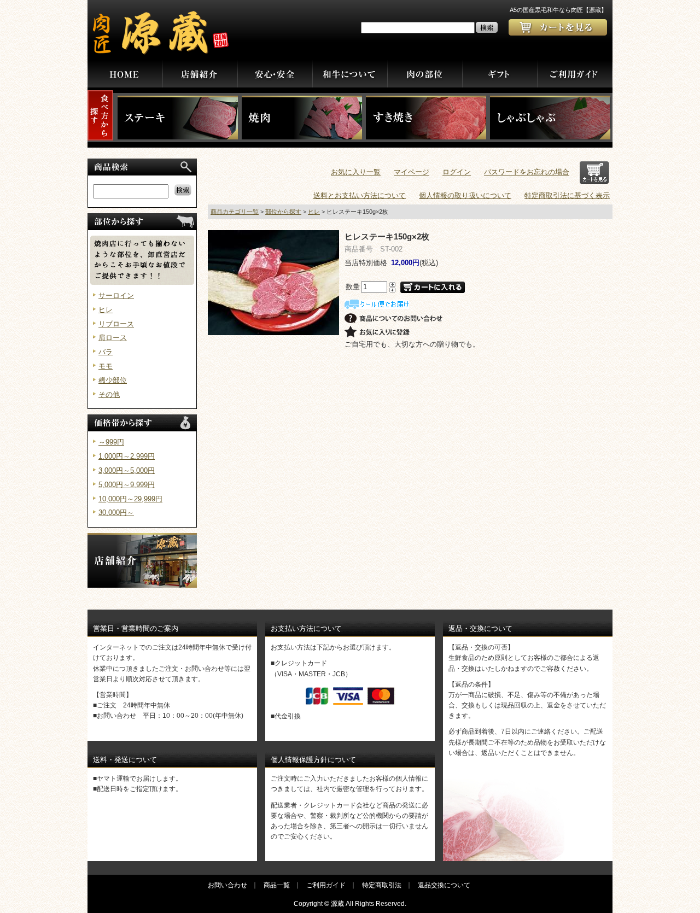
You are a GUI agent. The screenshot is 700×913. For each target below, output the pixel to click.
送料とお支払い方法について (359, 195)
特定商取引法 (381, 885)
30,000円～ (116, 512)
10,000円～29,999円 (130, 499)
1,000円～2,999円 (126, 456)
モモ (105, 366)
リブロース (116, 324)
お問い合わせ (227, 885)
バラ (105, 352)
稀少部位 (112, 380)
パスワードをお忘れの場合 (526, 172)
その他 (109, 394)
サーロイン (116, 295)
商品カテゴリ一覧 (235, 211)
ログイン (456, 172)
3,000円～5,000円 (126, 470)
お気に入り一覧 (356, 172)
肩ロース (112, 337)
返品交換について (444, 885)
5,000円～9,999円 (126, 485)
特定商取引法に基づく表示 (567, 195)
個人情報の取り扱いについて (465, 195)
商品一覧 (277, 885)
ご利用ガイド (326, 885)
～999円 (111, 442)
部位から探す (283, 211)
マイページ (411, 172)
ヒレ (105, 310)
